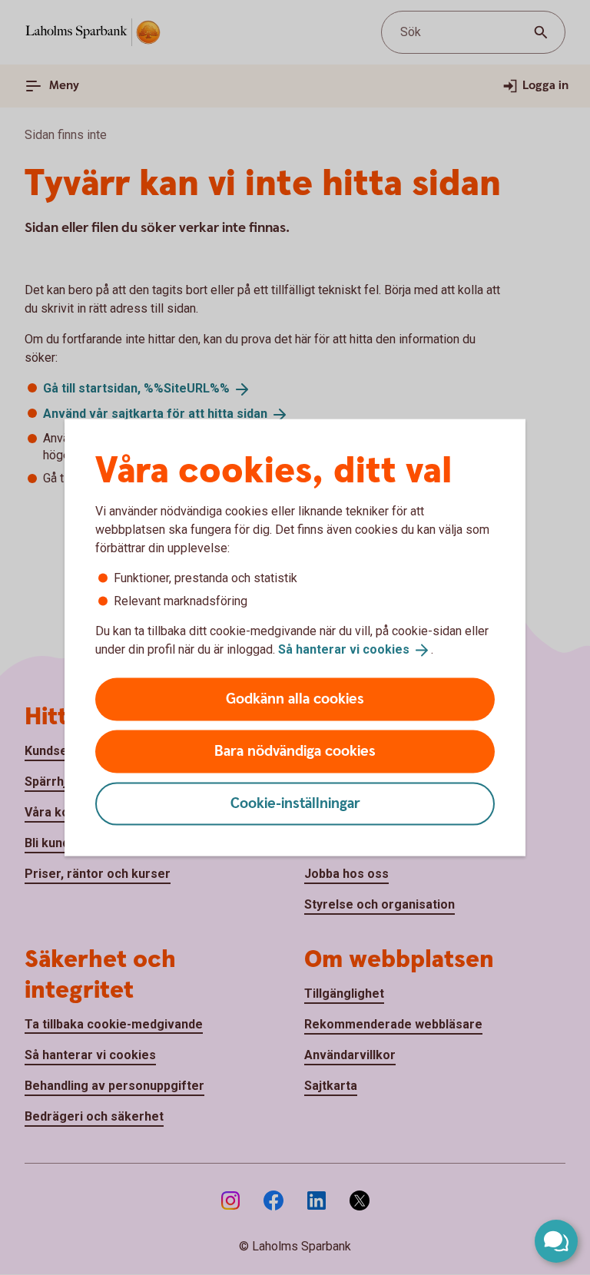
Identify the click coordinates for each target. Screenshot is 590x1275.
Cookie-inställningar (295, 803)
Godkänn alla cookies (295, 698)
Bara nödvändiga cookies (295, 750)
